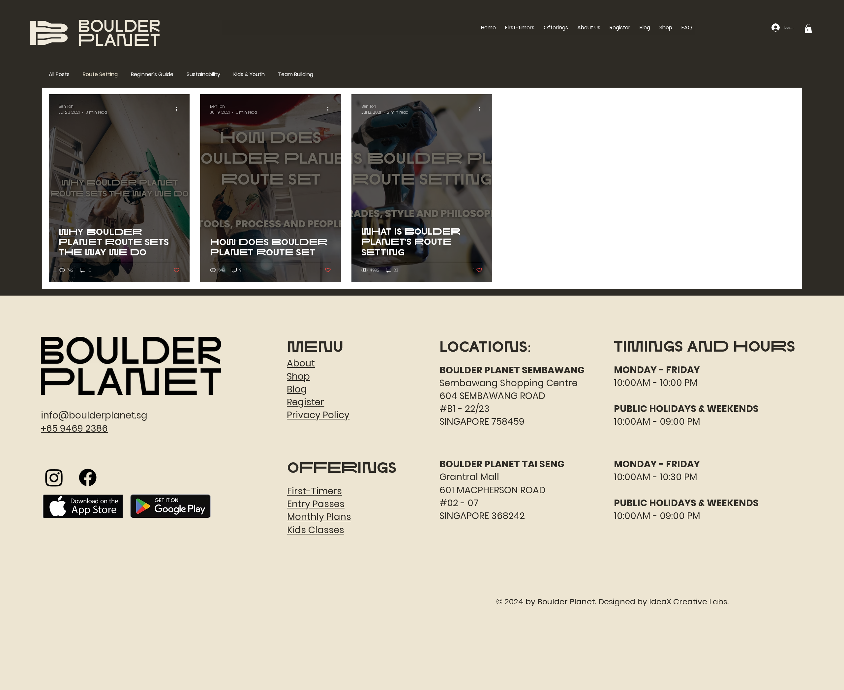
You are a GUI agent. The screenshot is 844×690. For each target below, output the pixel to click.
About (301, 363)
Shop (298, 376)
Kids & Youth (249, 74)
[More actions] (179, 109)
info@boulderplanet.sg (94, 415)
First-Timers (314, 491)
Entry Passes (316, 504)
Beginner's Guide (152, 74)
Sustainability (203, 74)
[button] (555, 27)
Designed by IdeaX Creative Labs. (663, 601)
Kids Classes (315, 530)
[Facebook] (87, 477)
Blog (297, 389)
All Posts (59, 74)
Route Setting (100, 74)
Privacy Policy (318, 415)
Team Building (295, 74)
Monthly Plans (319, 516)
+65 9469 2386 (74, 428)
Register (305, 402)
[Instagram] (54, 477)
